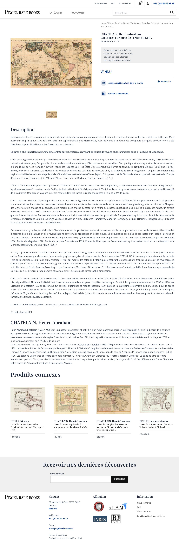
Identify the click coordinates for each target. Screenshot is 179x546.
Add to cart (39, 437)
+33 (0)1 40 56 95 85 (163, 3)
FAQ (113, 3)
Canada (145, 22)
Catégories (56, 12)
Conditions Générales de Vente (151, 516)
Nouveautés (77, 12)
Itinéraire (53, 508)
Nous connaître (101, 3)
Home (103, 22)
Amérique (135, 22)
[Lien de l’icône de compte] (148, 3)
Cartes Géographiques (118, 22)
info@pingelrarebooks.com (61, 528)
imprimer (166, 81)
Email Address (58, 474)
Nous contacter (125, 3)
